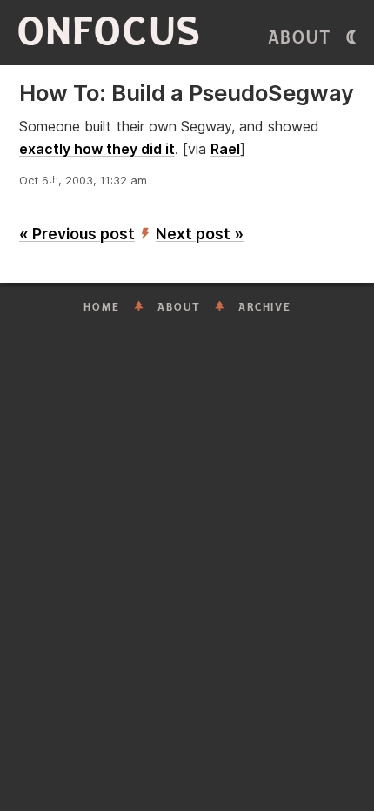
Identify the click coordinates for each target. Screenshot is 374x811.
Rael (225, 149)
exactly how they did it (97, 149)
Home (101, 307)
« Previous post (77, 234)
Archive (264, 307)
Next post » (200, 234)
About (300, 38)
